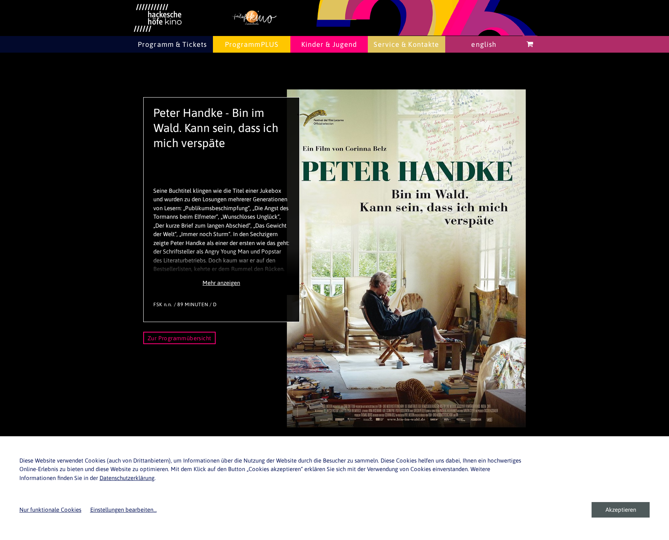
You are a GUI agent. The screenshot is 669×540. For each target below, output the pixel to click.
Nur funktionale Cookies (50, 509)
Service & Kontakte (406, 44)
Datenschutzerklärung (126, 478)
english (483, 44)
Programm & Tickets (172, 44)
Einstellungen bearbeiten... (123, 509)
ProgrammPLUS (251, 44)
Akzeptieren (621, 509)
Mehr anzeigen (221, 282)
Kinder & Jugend (329, 44)
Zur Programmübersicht (179, 338)
